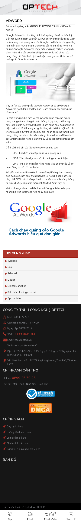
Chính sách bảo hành (18, 443)
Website (12, 261)
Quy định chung (15, 426)
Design (11, 280)
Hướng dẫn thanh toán (19, 432)
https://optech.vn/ (27, 345)
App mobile (14, 298)
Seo (10, 267)
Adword (12, 273)
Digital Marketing (17, 286)
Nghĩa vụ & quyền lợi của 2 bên (23, 449)
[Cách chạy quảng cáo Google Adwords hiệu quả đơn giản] (40, 211)
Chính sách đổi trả (16, 438)
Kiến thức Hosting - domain (22, 292)
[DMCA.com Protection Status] (40, 408)
